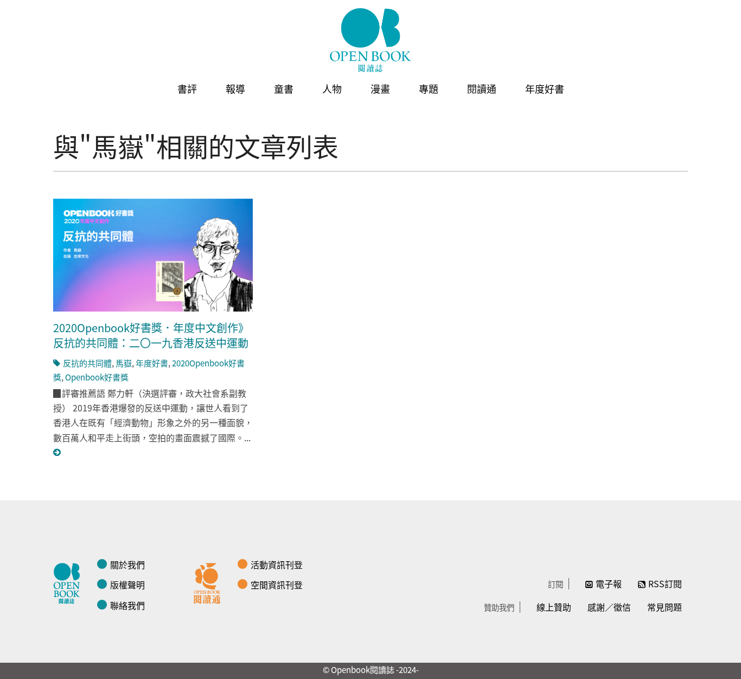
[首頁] (370, 40)
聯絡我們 (127, 605)
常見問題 (664, 606)
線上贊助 (553, 606)
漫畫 (380, 88)
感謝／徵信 (609, 606)
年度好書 (544, 88)
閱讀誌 (69, 582)
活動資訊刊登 (277, 564)
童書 (283, 88)
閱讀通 (481, 88)
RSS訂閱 (665, 583)
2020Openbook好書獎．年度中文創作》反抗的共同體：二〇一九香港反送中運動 (151, 335)
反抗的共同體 (87, 363)
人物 (332, 88)
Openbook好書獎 (97, 377)
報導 (235, 88)
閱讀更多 (57, 452)
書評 (187, 88)
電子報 (609, 583)
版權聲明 (127, 584)
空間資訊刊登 (277, 584)
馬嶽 (124, 363)
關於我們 (127, 564)
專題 (428, 88)
